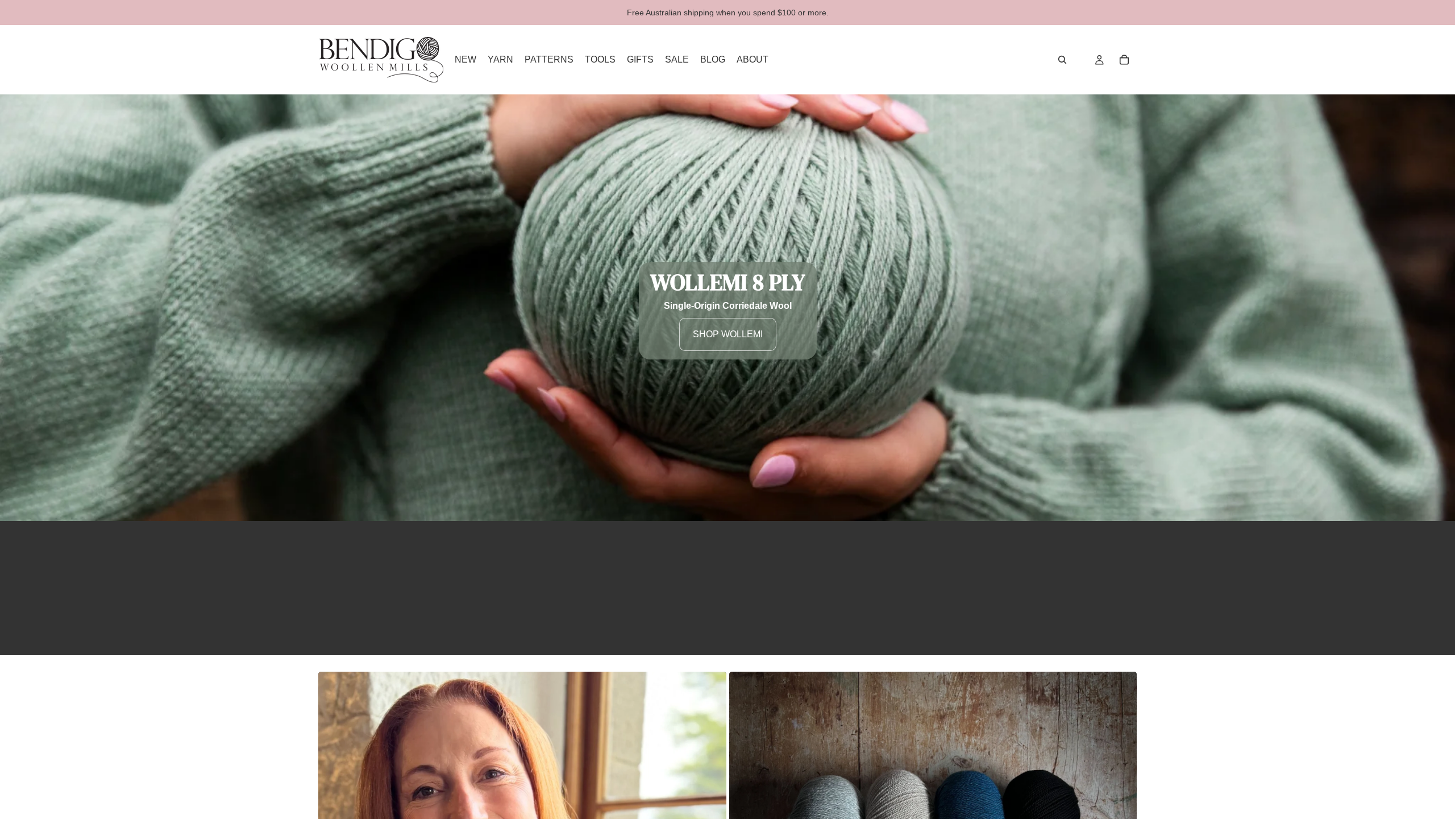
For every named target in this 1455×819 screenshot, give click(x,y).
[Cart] (1124, 59)
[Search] (1062, 59)
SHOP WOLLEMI (728, 334)
